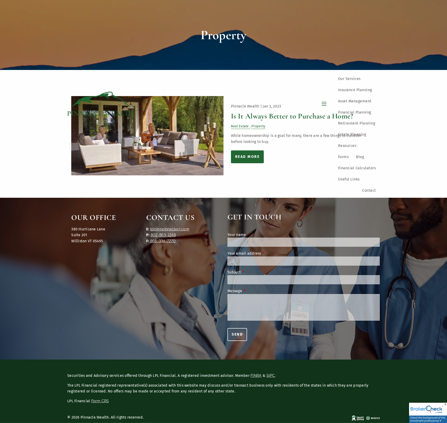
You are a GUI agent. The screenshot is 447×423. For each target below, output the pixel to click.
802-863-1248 (163, 235)
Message (254, 291)
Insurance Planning (355, 90)
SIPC (270, 375)
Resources (347, 145)
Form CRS (100, 401)
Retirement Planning (356, 123)
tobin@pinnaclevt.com (169, 229)
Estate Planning (352, 134)
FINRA (256, 375)
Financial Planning (354, 112)
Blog (360, 157)
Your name (255, 234)
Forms (343, 157)
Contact (369, 190)
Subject (253, 272)
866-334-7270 (163, 241)
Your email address (263, 253)
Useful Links (349, 179)
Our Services (349, 78)
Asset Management (355, 101)
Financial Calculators (357, 168)
